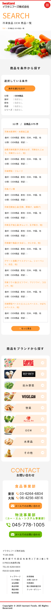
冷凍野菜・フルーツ (13, 170)
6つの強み (16, 579)
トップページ (15, 576)
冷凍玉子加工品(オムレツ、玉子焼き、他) (23, 224)
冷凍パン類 (9, 188)
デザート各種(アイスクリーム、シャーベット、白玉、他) (24, 262)
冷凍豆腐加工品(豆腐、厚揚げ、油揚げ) (22, 206)
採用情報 (30, 576)
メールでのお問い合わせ (27, 505)
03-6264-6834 (31, 494)
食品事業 (15, 586)
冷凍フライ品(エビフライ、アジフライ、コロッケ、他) (25, 284)
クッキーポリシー (34, 589)
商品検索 (15, 589)
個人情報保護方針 (34, 586)
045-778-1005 (28, 525)
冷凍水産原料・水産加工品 (16, 131)
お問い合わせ (32, 579)
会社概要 (15, 583)
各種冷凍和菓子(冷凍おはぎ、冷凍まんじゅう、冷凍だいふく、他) (24, 151)
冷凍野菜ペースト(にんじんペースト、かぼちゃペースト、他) (25, 305)
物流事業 (15, 592)
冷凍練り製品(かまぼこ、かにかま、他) (22, 242)
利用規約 (30, 583)
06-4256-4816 (31, 498)
